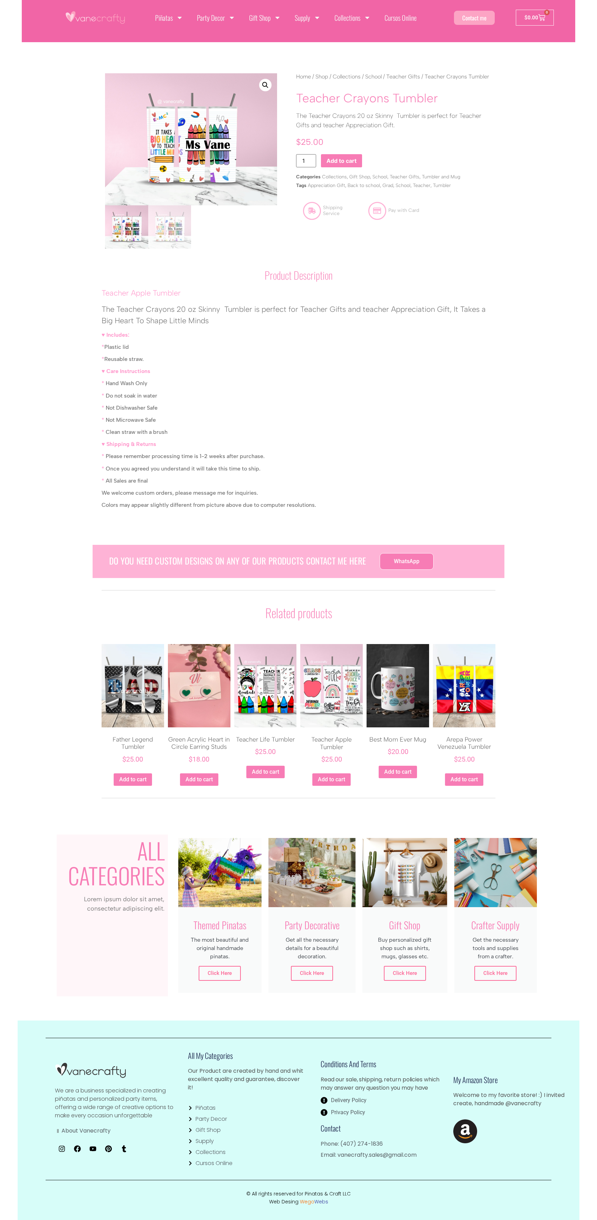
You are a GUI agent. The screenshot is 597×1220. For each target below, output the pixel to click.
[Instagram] (62, 1149)
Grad (387, 185)
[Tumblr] (124, 1149)
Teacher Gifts (403, 76)
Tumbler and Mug (441, 177)
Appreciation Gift (326, 185)
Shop (321, 76)
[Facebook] (77, 1149)
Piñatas (164, 17)
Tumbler (442, 185)
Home (303, 76)
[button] (265, 85)
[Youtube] (93, 1149)
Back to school (364, 185)
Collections (347, 17)
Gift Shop (260, 17)
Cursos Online (401, 17)
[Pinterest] (108, 1149)
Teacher (421, 185)
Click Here (220, 973)
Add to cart (341, 160)
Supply (302, 17)
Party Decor (211, 17)
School (373, 76)
